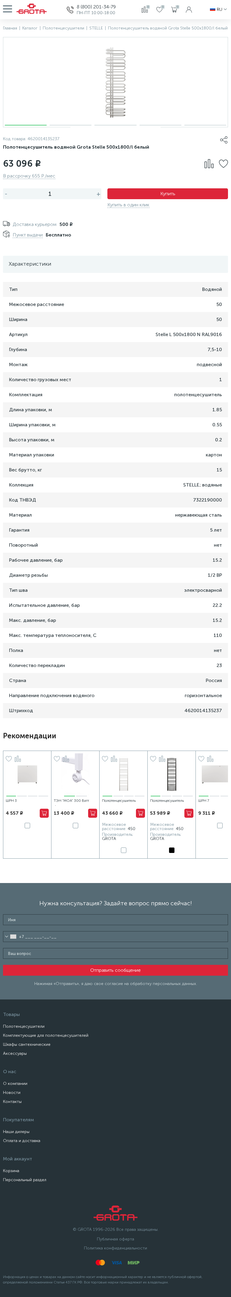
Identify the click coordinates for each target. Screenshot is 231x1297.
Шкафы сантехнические (27, 1044)
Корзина (11, 1170)
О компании (15, 1083)
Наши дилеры (16, 1131)
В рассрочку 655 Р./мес (29, 176)
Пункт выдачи (28, 235)
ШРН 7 (203, 800)
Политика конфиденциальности (115, 1248)
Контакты (12, 1101)
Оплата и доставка (21, 1140)
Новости (11, 1092)
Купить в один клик (128, 205)
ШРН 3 (11, 800)
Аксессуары (15, 1053)
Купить (167, 193)
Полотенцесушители (24, 1026)
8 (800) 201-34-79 (96, 7)
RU (219, 9)
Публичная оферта (115, 1239)
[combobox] (10, 936)
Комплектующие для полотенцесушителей (45, 1035)
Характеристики (30, 264)
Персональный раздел (24, 1179)
